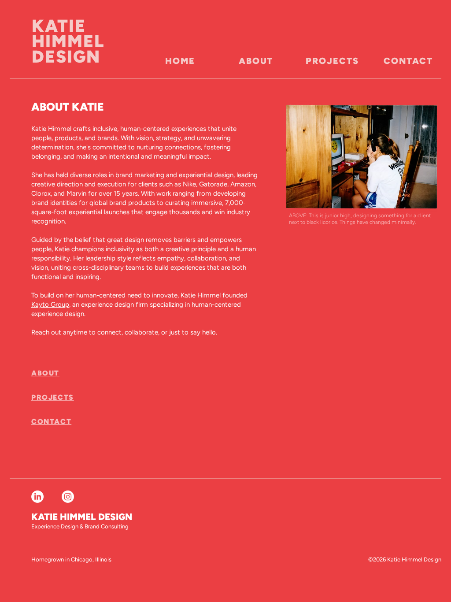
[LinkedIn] (37, 497)
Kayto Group (50, 304)
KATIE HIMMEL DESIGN (68, 41)
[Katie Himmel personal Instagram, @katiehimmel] (68, 497)
